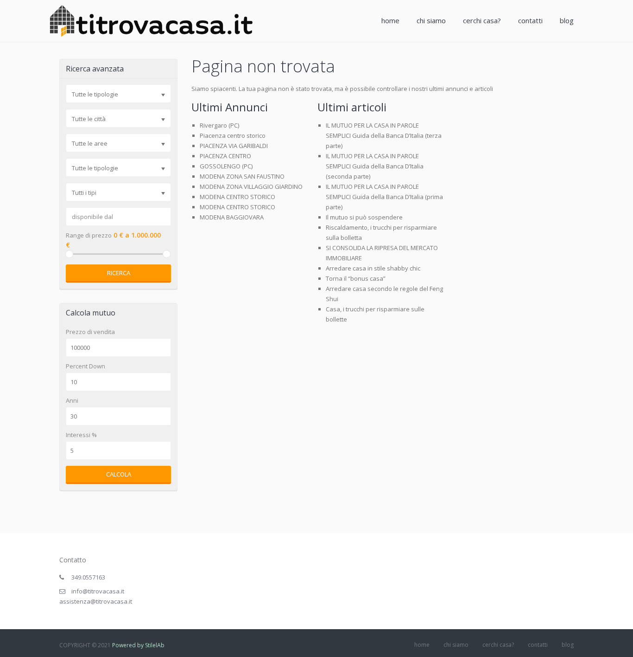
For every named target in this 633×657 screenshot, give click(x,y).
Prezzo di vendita (90, 332)
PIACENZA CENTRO (225, 156)
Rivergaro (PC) (219, 125)
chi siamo (431, 20)
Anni (72, 401)
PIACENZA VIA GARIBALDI (234, 146)
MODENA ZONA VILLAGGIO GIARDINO (251, 186)
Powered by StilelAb (138, 645)
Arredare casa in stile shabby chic (373, 268)
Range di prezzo (89, 235)
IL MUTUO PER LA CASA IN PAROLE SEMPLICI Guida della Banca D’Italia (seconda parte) (375, 166)
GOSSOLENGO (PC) (226, 166)
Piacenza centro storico (233, 135)
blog (567, 20)
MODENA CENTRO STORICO (237, 197)
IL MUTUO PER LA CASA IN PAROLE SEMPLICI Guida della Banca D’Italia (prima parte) (384, 196)
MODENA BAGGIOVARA (232, 217)
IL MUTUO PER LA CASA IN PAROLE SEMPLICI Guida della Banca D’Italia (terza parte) (384, 135)
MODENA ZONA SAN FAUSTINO (242, 176)
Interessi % (81, 435)
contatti (530, 20)
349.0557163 (88, 577)
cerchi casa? (482, 20)
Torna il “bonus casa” (356, 278)
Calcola (118, 474)
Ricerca (118, 273)
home (390, 20)
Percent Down (85, 366)
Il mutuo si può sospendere (364, 217)
